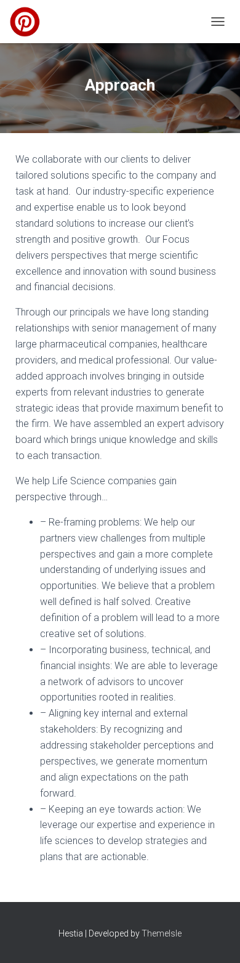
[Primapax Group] (29, 21)
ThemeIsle (162, 933)
